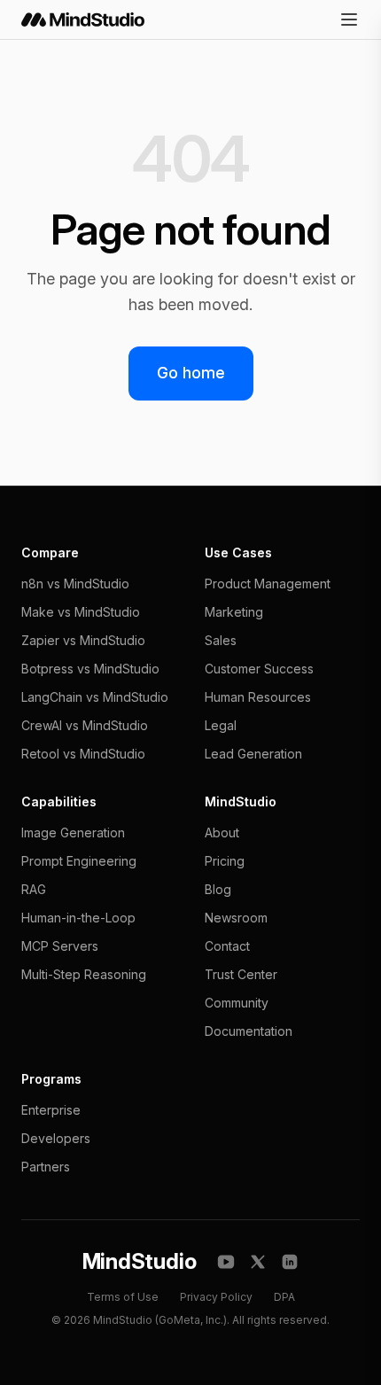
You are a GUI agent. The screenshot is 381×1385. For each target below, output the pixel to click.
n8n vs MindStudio (75, 583)
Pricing (225, 860)
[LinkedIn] (290, 1262)
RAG (33, 889)
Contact (227, 945)
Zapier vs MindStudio (83, 640)
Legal (221, 725)
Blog (218, 889)
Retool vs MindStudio (83, 753)
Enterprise (51, 1109)
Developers (55, 1138)
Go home (191, 372)
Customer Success (259, 668)
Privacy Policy (216, 1296)
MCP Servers (59, 945)
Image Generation (73, 832)
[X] (258, 1262)
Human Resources (258, 696)
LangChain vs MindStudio (94, 696)
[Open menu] (349, 19)
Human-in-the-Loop (78, 917)
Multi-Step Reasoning (83, 974)
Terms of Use (123, 1296)
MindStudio (139, 1261)
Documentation (248, 1031)
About (222, 832)
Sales (221, 640)
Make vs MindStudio (80, 611)
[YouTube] (226, 1262)
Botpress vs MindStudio (90, 668)
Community (236, 1002)
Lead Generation (253, 753)
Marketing (234, 611)
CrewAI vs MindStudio (84, 725)
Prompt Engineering (78, 860)
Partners (45, 1166)
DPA (284, 1296)
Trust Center (241, 974)
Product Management (267, 583)
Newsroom (236, 917)
